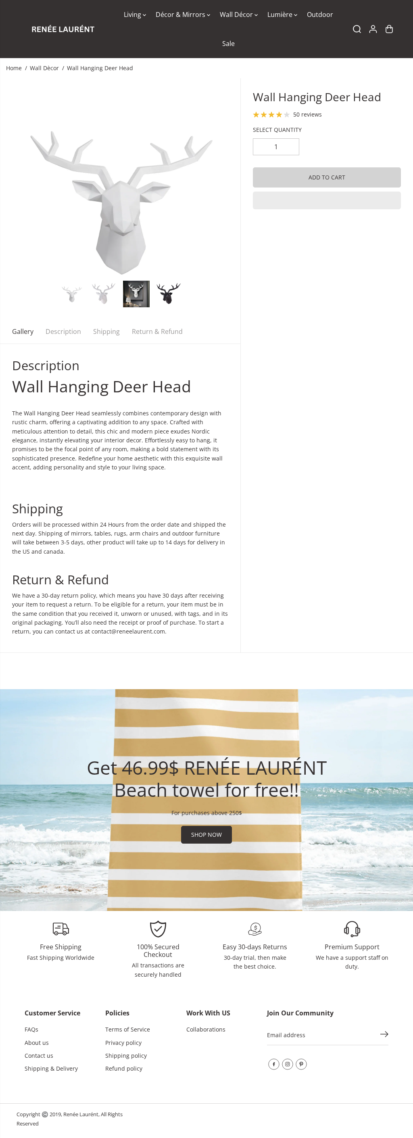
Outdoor (320, 14)
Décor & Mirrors (181, 14)
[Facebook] (274, 1064)
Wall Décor (237, 14)
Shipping (106, 331)
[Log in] (373, 29)
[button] (327, 200)
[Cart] (389, 29)
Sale (228, 43)
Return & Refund (157, 331)
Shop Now (206, 834)
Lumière (280, 14)
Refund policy (123, 1068)
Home (14, 68)
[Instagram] (287, 1064)
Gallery (22, 331)
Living (133, 14)
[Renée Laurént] (63, 29)
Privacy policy (123, 1042)
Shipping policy (126, 1055)
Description (63, 331)
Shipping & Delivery (51, 1068)
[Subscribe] (384, 1035)
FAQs (31, 1029)
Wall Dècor (44, 68)
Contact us (39, 1055)
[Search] (357, 29)
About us (37, 1042)
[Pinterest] (301, 1064)
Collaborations (205, 1029)
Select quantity (277, 129)
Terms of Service (127, 1029)
